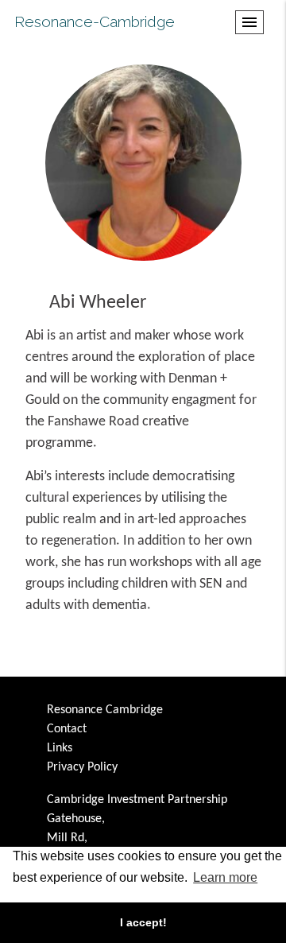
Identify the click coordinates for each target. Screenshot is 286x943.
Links (59, 748)
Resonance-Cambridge (94, 21)
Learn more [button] (225, 877)
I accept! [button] (143, 922)
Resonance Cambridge (105, 710)
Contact (67, 729)
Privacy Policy (82, 767)
